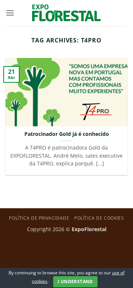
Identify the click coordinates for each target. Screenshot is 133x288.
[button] (10, 13)
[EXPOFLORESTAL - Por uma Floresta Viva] (66, 13)
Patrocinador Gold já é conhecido (66, 134)
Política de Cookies (99, 218)
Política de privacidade (39, 218)
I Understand (75, 281)
